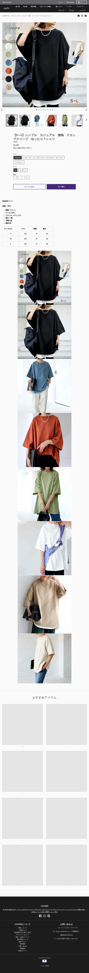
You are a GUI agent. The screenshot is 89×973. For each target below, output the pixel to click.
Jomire (15, 142)
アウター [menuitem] (72, 10)
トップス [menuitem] (69, 6)
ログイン (61, 2)
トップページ (5, 15)
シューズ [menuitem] (82, 10)
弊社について (22, 928)
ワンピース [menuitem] (80, 6)
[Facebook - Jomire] (79, 16)
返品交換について (22, 939)
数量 (14, 174)
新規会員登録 (70, 2)
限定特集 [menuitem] (33, 6)
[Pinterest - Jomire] (86, 16)
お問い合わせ (22, 946)
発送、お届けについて (23, 937)
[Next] (86, 109)
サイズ (15, 166)
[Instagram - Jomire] (82, 16)
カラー (15, 154)
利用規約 (22, 944)
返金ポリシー (22, 941)
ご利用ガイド (22, 930)
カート (82, 2)
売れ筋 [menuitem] (25, 6)
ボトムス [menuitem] (61, 10)
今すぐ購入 (61, 187)
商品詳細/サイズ (7, 201)
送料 (19, 148)
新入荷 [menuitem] (18, 6)
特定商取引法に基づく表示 (22, 932)
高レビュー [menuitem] (59, 6)
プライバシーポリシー (23, 935)
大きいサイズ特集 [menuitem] (45, 6)
